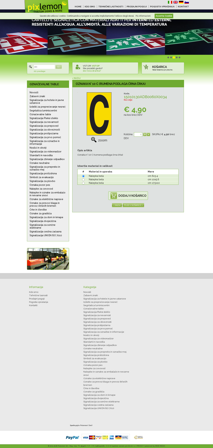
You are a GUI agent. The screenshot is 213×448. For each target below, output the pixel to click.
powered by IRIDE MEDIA (155, 446)
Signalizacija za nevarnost (44, 122)
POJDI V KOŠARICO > (133, 205)
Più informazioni (143, 16)
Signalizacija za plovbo (42, 181)
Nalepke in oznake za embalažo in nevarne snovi (47, 194)
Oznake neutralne (40, 163)
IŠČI (58, 67)
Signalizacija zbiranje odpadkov (47, 159)
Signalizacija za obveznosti (45, 129)
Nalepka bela (96, 176)
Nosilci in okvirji (38, 147)
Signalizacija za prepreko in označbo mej (45, 168)
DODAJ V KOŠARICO (132, 195)
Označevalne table (40, 114)
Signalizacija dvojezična (43, 221)
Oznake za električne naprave (46, 199)
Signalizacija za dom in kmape (46, 217)
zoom (102, 140)
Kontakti (33, 305)
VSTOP (96, 66)
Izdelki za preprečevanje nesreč (48, 106)
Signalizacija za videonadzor (45, 151)
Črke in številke (38, 209)
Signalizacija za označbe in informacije (45, 142)
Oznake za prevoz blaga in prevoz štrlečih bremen (45, 204)
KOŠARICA (159, 67)
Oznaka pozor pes (40, 185)
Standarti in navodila (41, 155)
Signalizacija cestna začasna (45, 231)
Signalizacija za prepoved (44, 125)
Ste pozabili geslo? (93, 68)
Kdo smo (33, 292)
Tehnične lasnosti (38, 295)
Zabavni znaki (37, 96)
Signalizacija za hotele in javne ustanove (47, 101)
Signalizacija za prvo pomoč (45, 137)
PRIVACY (140, 446)
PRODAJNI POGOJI (137, 6)
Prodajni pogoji (37, 298)
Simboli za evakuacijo (42, 177)
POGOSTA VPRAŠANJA (162, 6)
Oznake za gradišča (41, 213)
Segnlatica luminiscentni (43, 110)
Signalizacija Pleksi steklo (44, 118)
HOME (78, 6)
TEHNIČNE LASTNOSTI (110, 6)
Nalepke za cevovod (41, 188)
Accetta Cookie (164, 16)
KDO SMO (90, 6)
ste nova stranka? (92, 71)
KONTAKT (183, 6)
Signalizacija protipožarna (44, 133)
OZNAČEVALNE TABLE (44, 84)
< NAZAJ (76, 78)
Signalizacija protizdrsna (43, 173)
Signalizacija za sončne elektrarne (42, 226)
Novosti (34, 92)
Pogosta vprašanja (38, 302)
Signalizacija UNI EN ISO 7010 (46, 235)
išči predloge (39, 71)
